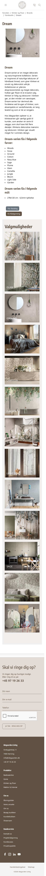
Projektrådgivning (11, 838)
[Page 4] (23, 53)
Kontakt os (8, 834)
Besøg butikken (10, 813)
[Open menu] (5, 5)
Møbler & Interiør (10, 787)
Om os (6, 809)
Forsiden (5, 13)
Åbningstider (9, 801)
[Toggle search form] (39, 5)
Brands (30, 13)
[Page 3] (21, 53)
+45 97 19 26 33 (13, 681)
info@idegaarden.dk (12, 758)
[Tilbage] (8, 53)
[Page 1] (16, 53)
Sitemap (31, 867)
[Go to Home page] (22, 5)
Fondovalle (9, 15)
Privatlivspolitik (9, 846)
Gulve (6, 779)
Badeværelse (9, 775)
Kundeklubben (9, 817)
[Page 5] (25, 53)
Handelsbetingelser (17, 867)
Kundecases (8, 842)
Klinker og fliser (18, 13)
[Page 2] (18, 53)
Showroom (8, 821)
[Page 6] (28, 53)
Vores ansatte (9, 805)
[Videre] (36, 53)
